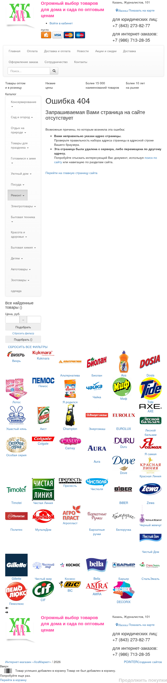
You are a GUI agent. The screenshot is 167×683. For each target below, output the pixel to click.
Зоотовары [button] (19, 280)
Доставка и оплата (57, 51)
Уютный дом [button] (20, 173)
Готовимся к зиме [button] (23, 158)
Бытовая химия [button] (22, 247)
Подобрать (23, 327)
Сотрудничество (56, 62)
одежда (16, 290)
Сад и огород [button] (21, 117)
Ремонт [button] (16, 195)
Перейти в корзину (13, 680)
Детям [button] (16, 258)
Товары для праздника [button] (19, 145)
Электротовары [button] (22, 206)
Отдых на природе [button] (17, 130)
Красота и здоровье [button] (18, 234)
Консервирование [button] (23, 101)
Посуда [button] (16, 184)
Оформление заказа (23, 62)
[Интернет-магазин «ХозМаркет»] (21, 14)
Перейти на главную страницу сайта (71, 173)
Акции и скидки (106, 51)
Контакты (80, 62)
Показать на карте (136, 10)
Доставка (129, 51)
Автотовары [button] (19, 269)
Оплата (32, 51)
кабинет (61, 23)
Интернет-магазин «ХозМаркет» (28, 662)
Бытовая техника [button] (23, 217)
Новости (83, 51)
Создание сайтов (143, 662)
